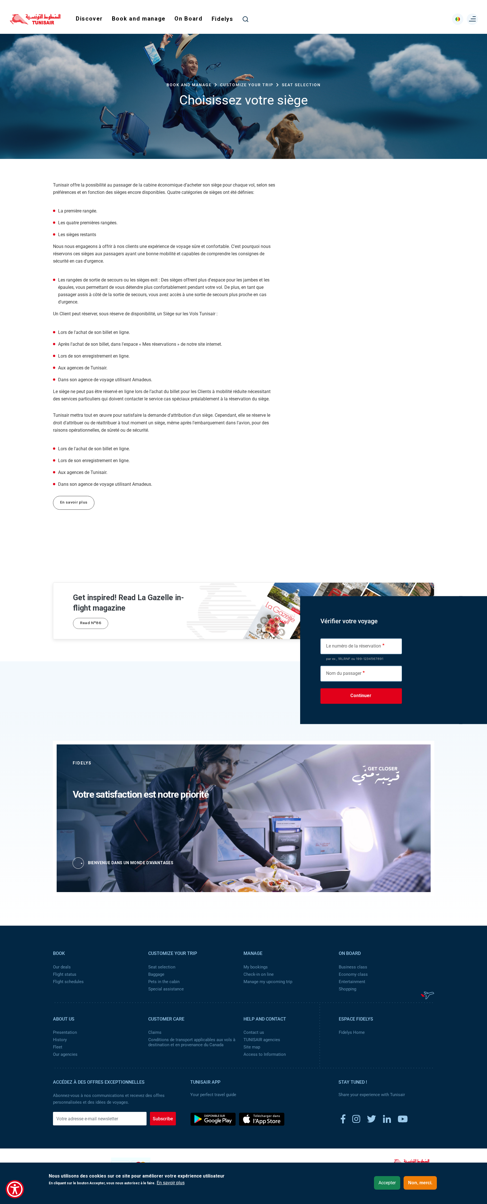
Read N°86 (90, 623)
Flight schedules (68, 981)
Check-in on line (259, 974)
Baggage (156, 974)
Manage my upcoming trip (268, 981)
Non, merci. (420, 1182)
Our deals (62, 967)
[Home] (35, 22)
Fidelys (222, 18)
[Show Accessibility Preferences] (15, 1189)
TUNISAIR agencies (262, 1039)
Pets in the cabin (164, 981)
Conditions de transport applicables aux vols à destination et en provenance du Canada (191, 1042)
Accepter (387, 1182)
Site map (252, 1047)
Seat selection (161, 967)
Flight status (64, 974)
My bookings (256, 967)
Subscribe (163, 1118)
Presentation (65, 1032)
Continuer (360, 695)
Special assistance (166, 989)
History (60, 1039)
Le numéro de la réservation (353, 645)
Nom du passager (343, 673)
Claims (154, 1032)
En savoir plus (74, 503)
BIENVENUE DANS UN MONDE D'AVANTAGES (131, 863)
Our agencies (65, 1054)
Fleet (57, 1047)
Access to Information (265, 1054)
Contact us (254, 1032)
